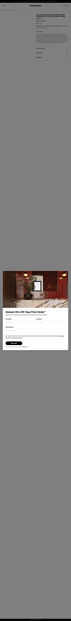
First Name (9, 319)
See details (25, 346)
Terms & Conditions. (17, 337)
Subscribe (14, 343)
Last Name (39, 319)
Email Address (10, 327)
